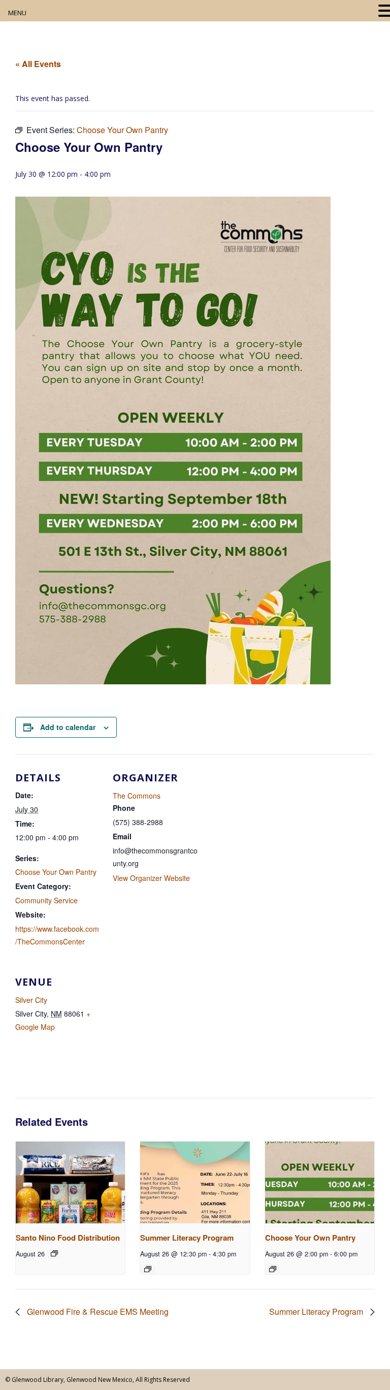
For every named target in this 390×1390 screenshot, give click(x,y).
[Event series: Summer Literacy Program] (147, 1269)
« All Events (38, 64)
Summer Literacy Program (187, 1237)
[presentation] (70, 1182)
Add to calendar (67, 727)
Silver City (31, 1000)
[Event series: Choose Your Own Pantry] (272, 1269)
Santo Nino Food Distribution (68, 1237)
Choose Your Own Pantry (55, 872)
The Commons (136, 796)
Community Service (46, 900)
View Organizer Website (151, 878)
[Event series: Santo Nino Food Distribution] (54, 1253)
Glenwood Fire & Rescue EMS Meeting (97, 1311)
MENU (17, 12)
